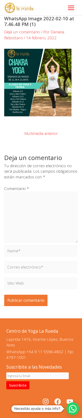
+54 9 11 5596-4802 (44, 351)
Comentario (16, 188)
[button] (72, 408)
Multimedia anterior (41, 133)
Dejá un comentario (22, 32)
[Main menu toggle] (71, 8)
